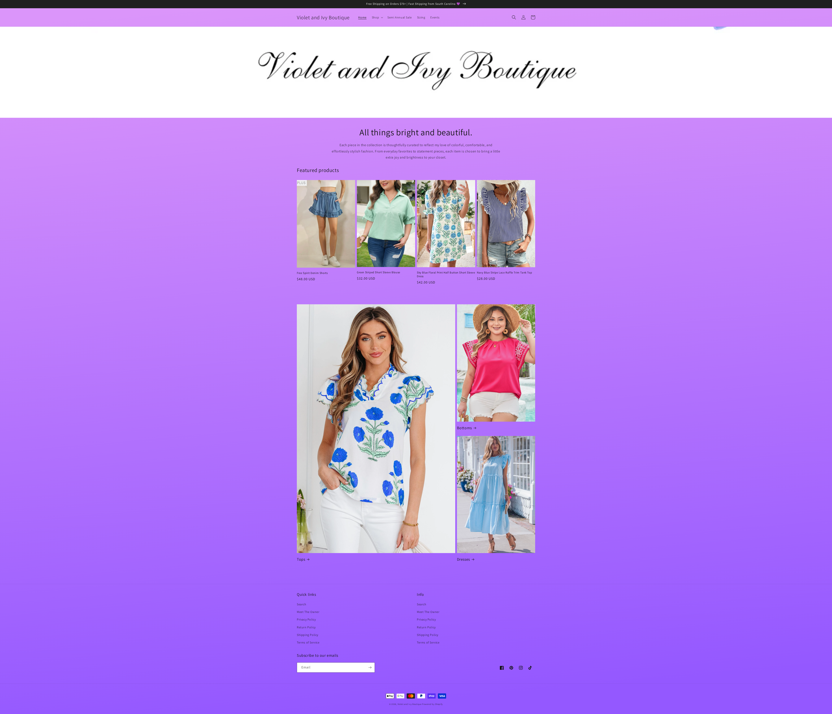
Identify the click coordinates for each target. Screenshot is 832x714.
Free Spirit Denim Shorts (312, 273)
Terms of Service (308, 642)
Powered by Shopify (432, 704)
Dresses (463, 559)
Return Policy (306, 627)
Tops (301, 559)
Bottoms (464, 427)
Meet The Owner (308, 612)
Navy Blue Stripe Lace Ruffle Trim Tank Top (504, 272)
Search (301, 604)
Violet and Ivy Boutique (410, 704)
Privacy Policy (306, 619)
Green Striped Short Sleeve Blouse (378, 272)
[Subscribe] (370, 667)
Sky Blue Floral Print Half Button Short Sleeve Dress (446, 274)
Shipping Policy (307, 635)
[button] (377, 17)
